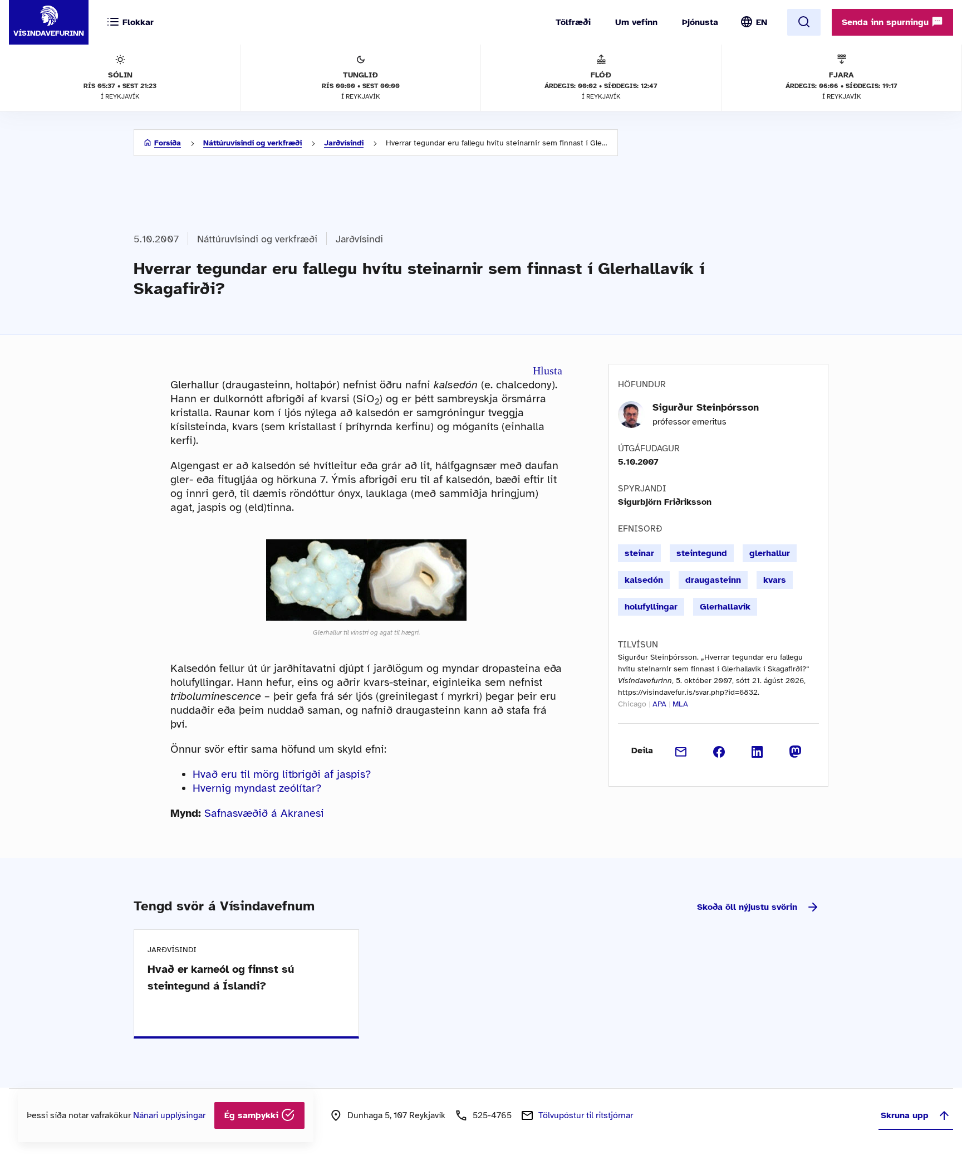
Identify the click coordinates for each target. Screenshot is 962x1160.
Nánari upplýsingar (169, 1115)
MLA (680, 704)
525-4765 (492, 1115)
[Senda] (681, 750)
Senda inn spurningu (886, 22)
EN (761, 22)
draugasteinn (713, 580)
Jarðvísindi (344, 143)
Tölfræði (573, 22)
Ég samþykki (252, 1115)
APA (659, 704)
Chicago (632, 704)
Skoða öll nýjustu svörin (747, 907)
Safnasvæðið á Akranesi (264, 813)
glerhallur (769, 553)
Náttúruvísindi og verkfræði (252, 143)
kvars (774, 580)
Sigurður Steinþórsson (705, 407)
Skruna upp (905, 1115)
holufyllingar (651, 606)
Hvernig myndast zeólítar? (257, 788)
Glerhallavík (725, 606)
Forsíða (167, 143)
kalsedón (644, 580)
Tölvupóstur (585, 1115)
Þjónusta (700, 22)
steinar (639, 553)
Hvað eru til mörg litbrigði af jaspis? (282, 774)
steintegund (701, 553)
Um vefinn (636, 22)
